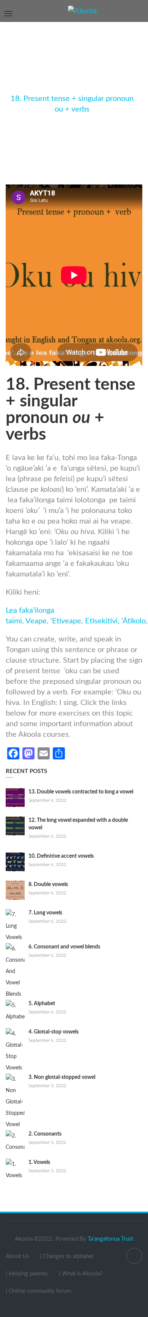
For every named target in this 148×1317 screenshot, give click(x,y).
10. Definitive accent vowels (61, 856)
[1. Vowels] (15, 1170)
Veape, (37, 621)
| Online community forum (38, 1291)
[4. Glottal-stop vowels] (15, 1051)
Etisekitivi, (102, 621)
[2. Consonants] (15, 1141)
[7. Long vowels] (15, 926)
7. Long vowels (45, 913)
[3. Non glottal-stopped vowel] (15, 1102)
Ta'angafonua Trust (110, 1239)
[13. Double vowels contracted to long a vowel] (15, 797)
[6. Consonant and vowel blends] (15, 971)
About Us (17, 1256)
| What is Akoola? (81, 1274)
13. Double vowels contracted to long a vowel (80, 792)
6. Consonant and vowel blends (64, 947)
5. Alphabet (41, 1003)
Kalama (81, 88)
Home (53, 88)
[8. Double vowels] (15, 890)
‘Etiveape (65, 621)
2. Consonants (44, 1134)
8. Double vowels (48, 884)
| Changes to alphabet (67, 1256)
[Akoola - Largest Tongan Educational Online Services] (82, 10)
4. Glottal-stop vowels (53, 1032)
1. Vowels (39, 1162)
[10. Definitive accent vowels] (15, 862)
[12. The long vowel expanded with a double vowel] (15, 826)
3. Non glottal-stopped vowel (61, 1077)
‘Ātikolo (133, 621)
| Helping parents (27, 1274)
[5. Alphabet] (15, 1011)
